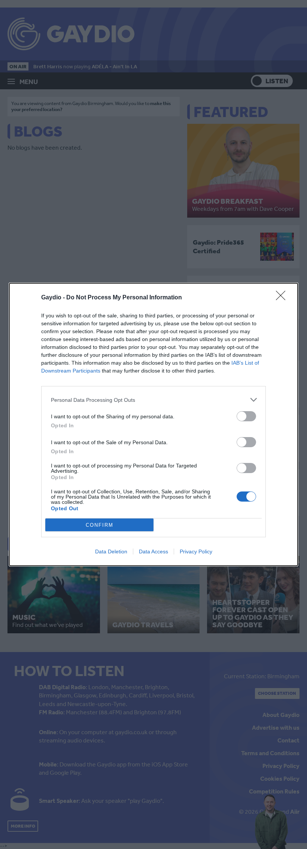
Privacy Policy (196, 551)
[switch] (246, 416)
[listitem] (153, 400)
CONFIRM (99, 525)
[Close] (283, 298)
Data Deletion (111, 551)
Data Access (153, 551)
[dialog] (153, 424)
